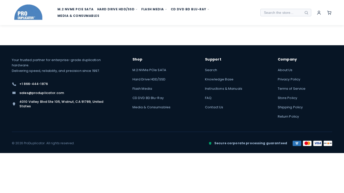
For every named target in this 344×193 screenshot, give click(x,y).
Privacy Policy (289, 79)
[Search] (306, 12)
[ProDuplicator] (28, 13)
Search (211, 70)
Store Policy (287, 97)
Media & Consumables (151, 107)
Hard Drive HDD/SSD (148, 79)
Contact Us (214, 107)
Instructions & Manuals (223, 88)
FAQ (208, 97)
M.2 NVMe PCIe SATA (149, 70)
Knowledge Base (219, 79)
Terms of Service (292, 88)
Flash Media (142, 88)
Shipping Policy (290, 107)
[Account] (319, 12)
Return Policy (288, 116)
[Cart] (329, 12)
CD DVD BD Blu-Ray (148, 97)
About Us (285, 70)
